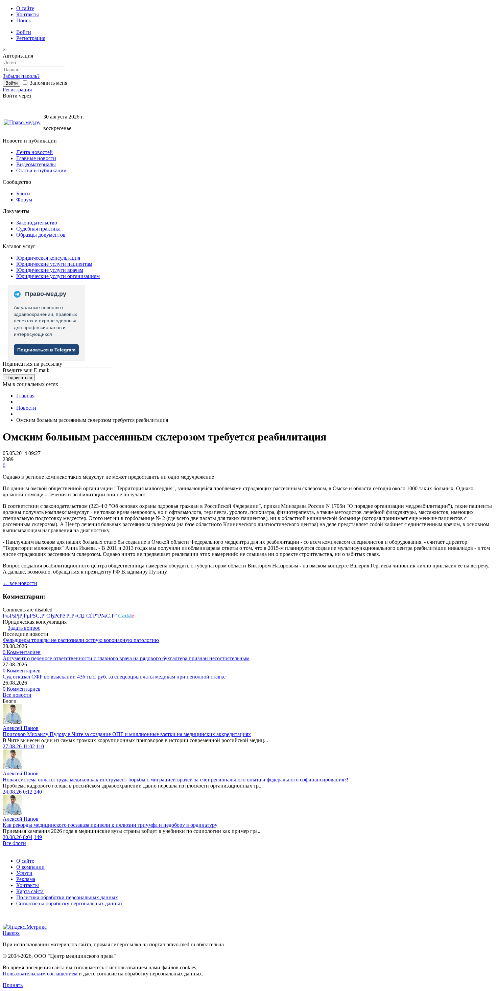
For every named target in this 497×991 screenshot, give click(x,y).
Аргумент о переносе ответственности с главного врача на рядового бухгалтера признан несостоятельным (126, 658)
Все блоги (14, 843)
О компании (30, 867)
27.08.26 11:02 (19, 746)
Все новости (17, 695)
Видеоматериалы (36, 164)
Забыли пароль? (21, 76)
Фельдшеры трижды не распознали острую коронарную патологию (81, 640)
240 (38, 792)
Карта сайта (30, 891)
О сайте (25, 8)
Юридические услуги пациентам (54, 264)
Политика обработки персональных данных (67, 897)
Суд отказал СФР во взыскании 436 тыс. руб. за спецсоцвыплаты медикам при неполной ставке (114, 677)
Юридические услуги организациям (58, 276)
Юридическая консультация (48, 258)
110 (40, 746)
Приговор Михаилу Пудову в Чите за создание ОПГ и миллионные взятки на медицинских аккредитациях (127, 734)
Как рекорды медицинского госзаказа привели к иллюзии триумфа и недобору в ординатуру (110, 825)
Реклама (25, 879)
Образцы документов (41, 235)
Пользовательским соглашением (40, 973)
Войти (23, 32)
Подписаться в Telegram (46, 349)
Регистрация (30, 38)
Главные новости (36, 158)
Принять (13, 985)
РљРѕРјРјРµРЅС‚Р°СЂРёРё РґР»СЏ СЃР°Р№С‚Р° (68, 616)
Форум (24, 199)
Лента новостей (34, 152)
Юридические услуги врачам (49, 270)
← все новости (20, 583)
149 (38, 837)
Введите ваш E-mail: (26, 370)
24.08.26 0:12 (17, 792)
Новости (26, 408)
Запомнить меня (47, 83)
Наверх (11, 933)
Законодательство (36, 222)
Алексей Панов (21, 728)
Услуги (24, 873)
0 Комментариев (22, 652)
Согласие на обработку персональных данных (69, 903)
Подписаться (18, 377)
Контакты (27, 14)
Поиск (23, 20)
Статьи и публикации (41, 170)
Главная (25, 395)
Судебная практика (38, 229)
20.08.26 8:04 (17, 837)
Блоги (23, 193)
